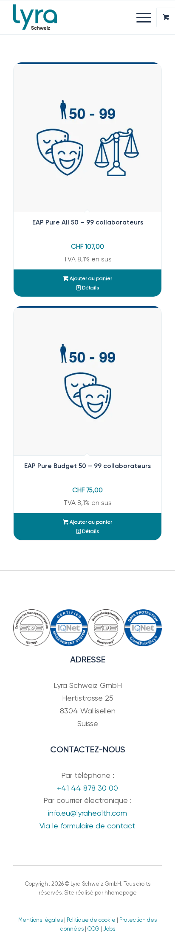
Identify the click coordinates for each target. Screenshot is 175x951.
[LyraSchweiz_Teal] (72, 17)
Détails (90, 288)
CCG (93, 929)
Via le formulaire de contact (87, 825)
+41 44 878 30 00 (87, 787)
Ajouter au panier (90, 278)
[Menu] (139, 17)
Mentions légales (40, 920)
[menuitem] (145, 17)
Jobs (109, 929)
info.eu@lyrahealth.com (87, 812)
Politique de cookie (91, 920)
